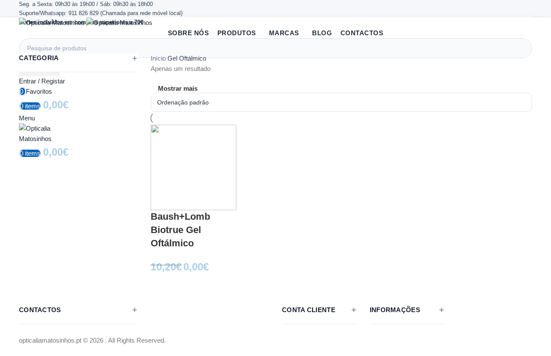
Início (159, 58)
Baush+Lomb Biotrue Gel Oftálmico (180, 230)
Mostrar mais (178, 88)
